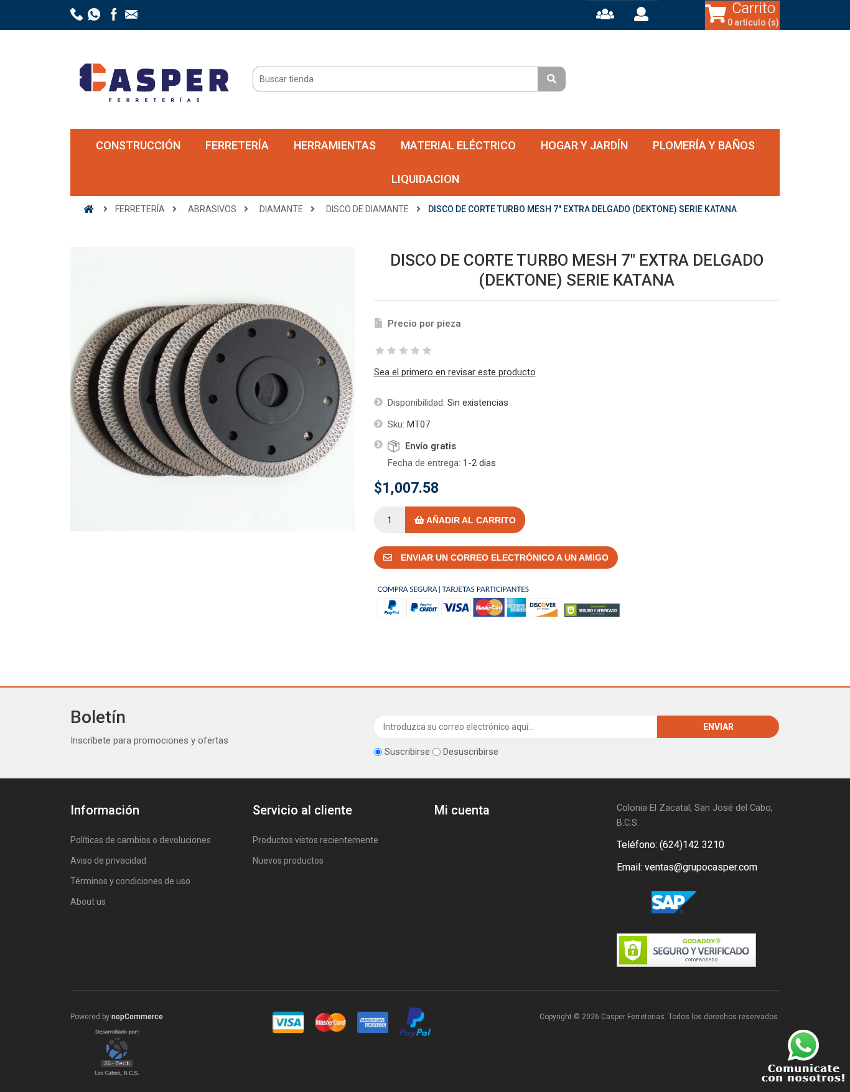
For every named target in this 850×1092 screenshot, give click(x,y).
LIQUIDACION (425, 178)
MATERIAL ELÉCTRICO (458, 145)
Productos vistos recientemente (315, 840)
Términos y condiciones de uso (130, 881)
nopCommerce (137, 1016)
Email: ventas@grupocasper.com (687, 867)
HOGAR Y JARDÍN (584, 145)
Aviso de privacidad (108, 861)
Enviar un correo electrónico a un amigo (503, 557)
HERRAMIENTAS (335, 145)
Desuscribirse (470, 751)
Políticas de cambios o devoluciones (140, 840)
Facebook (628, 903)
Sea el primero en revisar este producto (455, 372)
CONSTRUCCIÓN (138, 145)
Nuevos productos (288, 861)
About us (88, 902)
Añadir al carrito (470, 520)
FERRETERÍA (237, 145)
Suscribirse (407, 751)
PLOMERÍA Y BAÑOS (704, 145)
